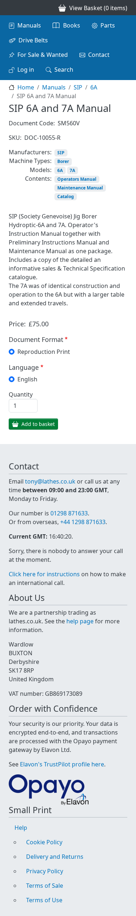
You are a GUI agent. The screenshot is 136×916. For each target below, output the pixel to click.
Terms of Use (44, 900)
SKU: (15, 138)
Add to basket (38, 424)
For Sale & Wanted (42, 55)
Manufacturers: (30, 152)
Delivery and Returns (54, 857)
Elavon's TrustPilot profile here (62, 764)
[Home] (11, 7)
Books (71, 25)
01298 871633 (69, 513)
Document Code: (32, 123)
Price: (17, 323)
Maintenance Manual (80, 188)
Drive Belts (33, 40)
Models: (40, 170)
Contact (99, 55)
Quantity (21, 394)
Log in (25, 70)
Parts (107, 25)
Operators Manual (76, 179)
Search (63, 70)
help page (80, 621)
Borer (63, 161)
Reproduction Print (43, 352)
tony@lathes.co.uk (50, 481)
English (27, 379)
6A (93, 87)
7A (72, 170)
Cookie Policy (44, 842)
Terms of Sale (44, 886)
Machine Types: (30, 161)
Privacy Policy (44, 871)
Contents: (38, 179)
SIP (78, 87)
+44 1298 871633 (83, 522)
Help (21, 828)
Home (25, 87)
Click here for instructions (44, 574)
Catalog (65, 196)
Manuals (29, 25)
